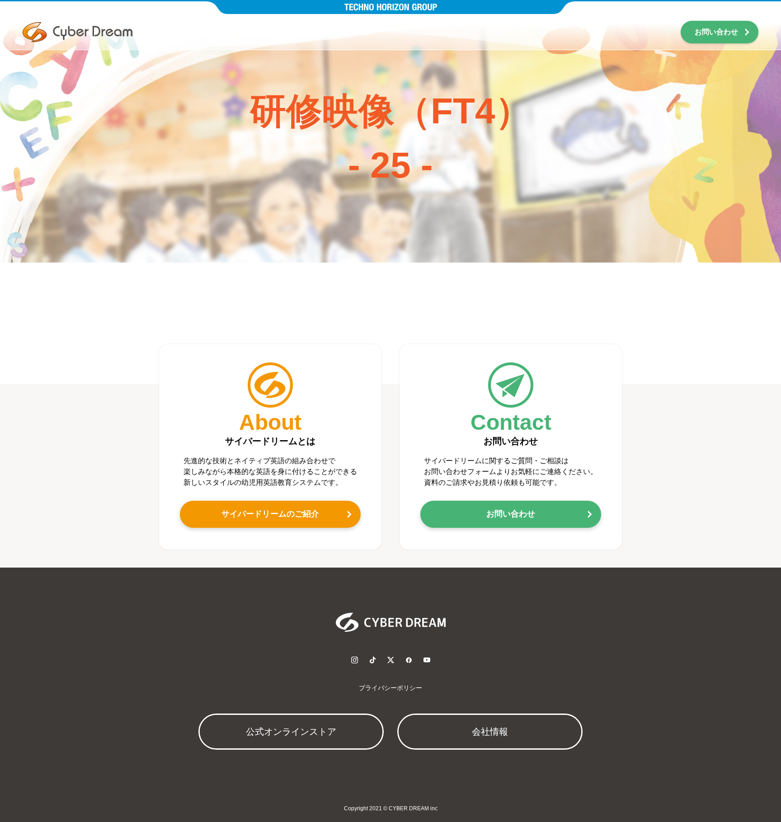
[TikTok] (372, 659)
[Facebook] (408, 659)
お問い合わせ (716, 32)
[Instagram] (354, 659)
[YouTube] (426, 659)
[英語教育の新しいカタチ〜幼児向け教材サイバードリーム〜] (77, 32)
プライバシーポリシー (390, 687)
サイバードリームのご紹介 (270, 513)
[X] (390, 659)
